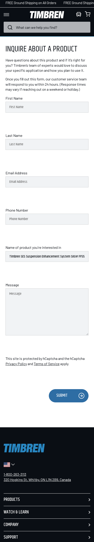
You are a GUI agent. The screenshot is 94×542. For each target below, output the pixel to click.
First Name (14, 98)
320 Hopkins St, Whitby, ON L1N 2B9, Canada (37, 479)
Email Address (16, 173)
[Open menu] (10, 15)
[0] (87, 14)
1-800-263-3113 (15, 474)
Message (12, 285)
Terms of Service (47, 363)
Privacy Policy (16, 363)
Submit (62, 395)
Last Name (13, 135)
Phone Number (16, 210)
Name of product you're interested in (33, 247)
